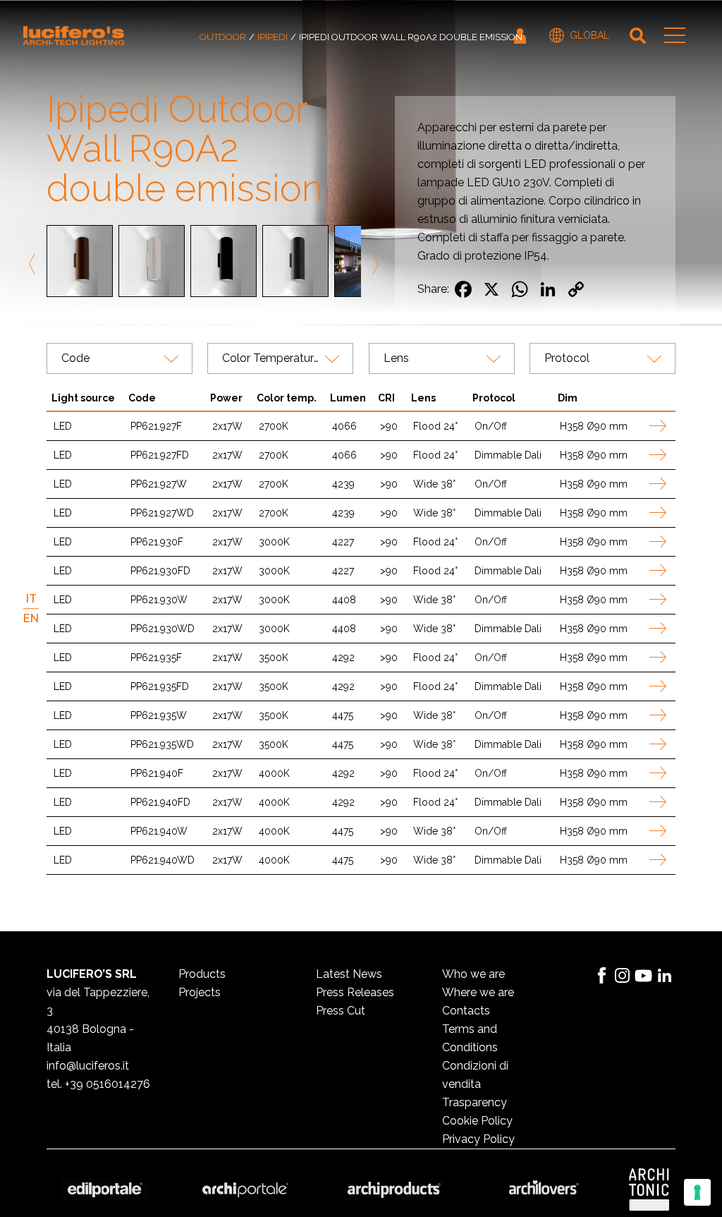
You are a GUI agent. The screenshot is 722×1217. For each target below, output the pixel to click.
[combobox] (119, 358)
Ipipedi (272, 37)
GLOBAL (589, 35)
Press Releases (355, 992)
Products (202, 974)
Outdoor (223, 37)
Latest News (349, 974)
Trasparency (474, 1102)
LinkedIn (664, 975)
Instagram (622, 975)
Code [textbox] (75, 358)
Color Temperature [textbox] (271, 358)
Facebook (601, 975)
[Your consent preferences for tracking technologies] (697, 1192)
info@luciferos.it (88, 1065)
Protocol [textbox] (566, 358)
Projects (199, 992)
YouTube (643, 975)
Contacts (466, 1010)
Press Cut (340, 1010)
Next (373, 263)
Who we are (473, 974)
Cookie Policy (477, 1120)
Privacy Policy (478, 1139)
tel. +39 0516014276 (98, 1084)
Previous (34, 263)
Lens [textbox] (396, 358)
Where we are (478, 992)
